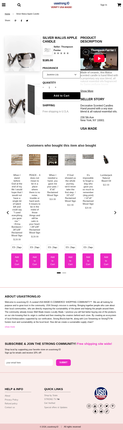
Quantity (49, 83)
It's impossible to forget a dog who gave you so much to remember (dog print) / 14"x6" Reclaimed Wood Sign (88, 189)
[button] (61, 74)
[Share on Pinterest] (16, 20)
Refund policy (11, 403)
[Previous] (8, 212)
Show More (86, 91)
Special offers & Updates (55, 407)
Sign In (103, 5)
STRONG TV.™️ (51, 399)
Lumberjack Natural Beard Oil (106, 178)
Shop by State (50, 395)
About (7, 396)
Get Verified (49, 403)
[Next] (115, 212)
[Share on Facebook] (21, 20)
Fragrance (50, 68)
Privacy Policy (11, 400)
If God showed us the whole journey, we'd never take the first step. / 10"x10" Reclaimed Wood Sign (70, 188)
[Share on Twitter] (27, 20)
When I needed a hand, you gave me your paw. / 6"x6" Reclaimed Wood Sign (52, 185)
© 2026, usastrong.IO (49, 427)
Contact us (10, 407)
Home (7, 14)
